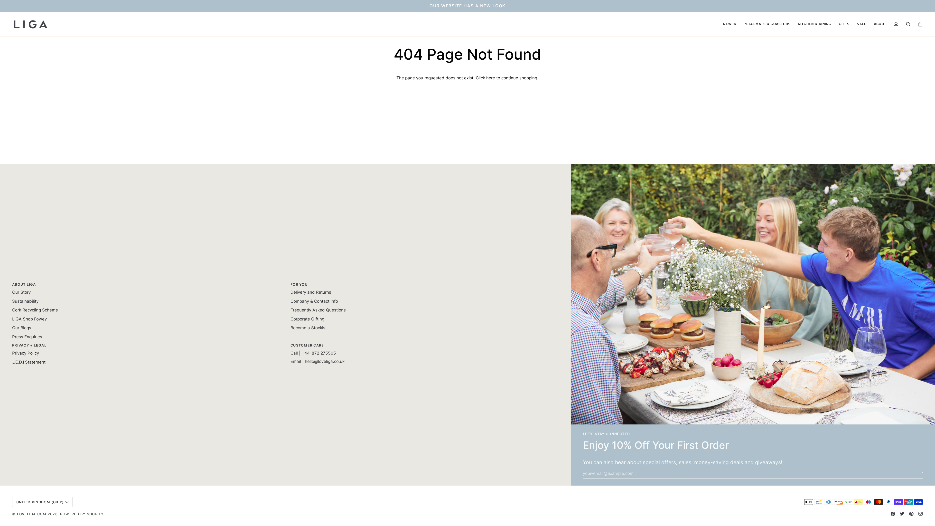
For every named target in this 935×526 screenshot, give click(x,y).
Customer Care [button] (307, 345)
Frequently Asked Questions (318, 310)
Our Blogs (21, 327)
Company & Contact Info (314, 301)
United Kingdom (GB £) (40, 502)
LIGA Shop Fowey (29, 319)
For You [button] (299, 284)
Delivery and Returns (310, 292)
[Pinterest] (911, 514)
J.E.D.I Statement (29, 362)
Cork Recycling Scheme (35, 310)
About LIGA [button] (24, 284)
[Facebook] (893, 514)
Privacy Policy (25, 353)
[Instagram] (920, 514)
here (490, 77)
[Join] (919, 473)
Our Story (21, 292)
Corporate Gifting (307, 319)
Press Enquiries (27, 336)
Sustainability (25, 301)
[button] (730, 24)
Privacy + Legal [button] (29, 345)
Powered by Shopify (82, 514)
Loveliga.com (32, 514)
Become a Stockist (308, 327)
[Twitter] (902, 514)
